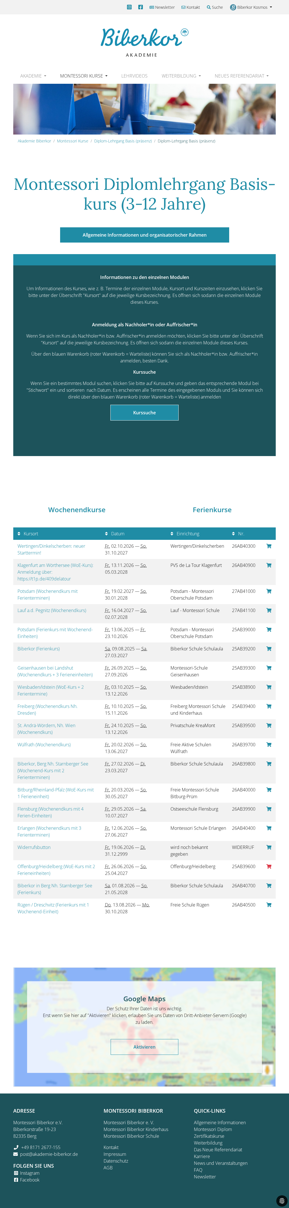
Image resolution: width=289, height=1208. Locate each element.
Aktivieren (144, 1047)
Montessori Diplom (213, 1129)
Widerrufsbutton (35, 847)
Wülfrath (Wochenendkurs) (44, 744)
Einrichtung (187, 534)
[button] (33, 76)
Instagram (30, 1173)
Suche (217, 7)
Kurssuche (144, 413)
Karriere (202, 1156)
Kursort (30, 534)
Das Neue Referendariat (218, 1150)
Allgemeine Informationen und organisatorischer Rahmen (145, 235)
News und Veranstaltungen (221, 1163)
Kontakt (192, 7)
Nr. (240, 534)
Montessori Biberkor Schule (131, 1136)
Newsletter (164, 7)
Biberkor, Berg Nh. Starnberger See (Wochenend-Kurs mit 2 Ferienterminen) (52, 770)
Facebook (30, 1180)
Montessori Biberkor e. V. (129, 1122)
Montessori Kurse (72, 141)
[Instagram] (129, 7)
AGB (108, 1168)
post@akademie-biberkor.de (49, 1154)
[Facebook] (140, 7)
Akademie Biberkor (34, 141)
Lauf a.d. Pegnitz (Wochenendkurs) (52, 610)
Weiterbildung (208, 1143)
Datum (117, 534)
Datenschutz (116, 1161)
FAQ (198, 1170)
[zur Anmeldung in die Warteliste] (269, 866)
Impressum (115, 1154)
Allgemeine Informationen (220, 1122)
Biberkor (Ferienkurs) (39, 649)
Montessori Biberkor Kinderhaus (136, 1129)
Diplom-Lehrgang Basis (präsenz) (123, 141)
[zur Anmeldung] (269, 546)
